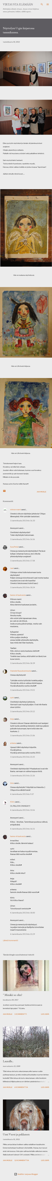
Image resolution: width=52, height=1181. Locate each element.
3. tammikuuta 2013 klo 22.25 (22, 757)
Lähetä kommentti (10, 940)
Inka (12, 783)
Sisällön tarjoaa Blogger (27, 1174)
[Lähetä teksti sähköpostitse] (4, 492)
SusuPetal (14, 547)
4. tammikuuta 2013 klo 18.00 (22, 912)
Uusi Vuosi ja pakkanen (16, 1134)
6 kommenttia (21, 1087)
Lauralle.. (8, 1061)
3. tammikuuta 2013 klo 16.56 (22, 539)
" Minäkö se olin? (12, 995)
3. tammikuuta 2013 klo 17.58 (22, 560)
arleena (13, 743)
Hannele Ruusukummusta (20, 671)
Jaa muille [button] (41, 492)
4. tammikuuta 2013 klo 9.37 (22, 794)
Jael (11, 568)
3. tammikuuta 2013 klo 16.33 (22, 520)
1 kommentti (20, 1014)
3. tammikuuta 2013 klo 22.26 (22, 775)
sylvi (12, 697)
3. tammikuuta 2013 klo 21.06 (22, 735)
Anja (12, 719)
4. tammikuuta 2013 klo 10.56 (22, 810)
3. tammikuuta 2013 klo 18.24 (22, 587)
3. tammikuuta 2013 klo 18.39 (22, 663)
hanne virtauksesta (18, 595)
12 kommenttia (21, 1160)
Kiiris (12, 802)
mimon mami (15, 509)
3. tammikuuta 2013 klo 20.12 (22, 711)
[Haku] (41, 4)
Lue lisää (45, 1014)
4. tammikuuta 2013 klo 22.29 (22, 934)
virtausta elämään (18, 4)
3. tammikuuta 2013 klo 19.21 (22, 690)
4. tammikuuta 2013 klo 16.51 (22, 829)
